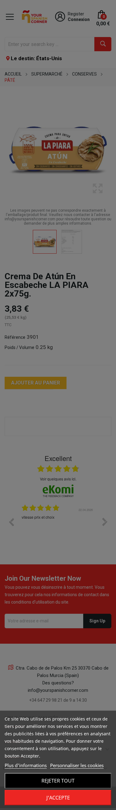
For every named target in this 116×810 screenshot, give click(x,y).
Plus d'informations (26, 765)
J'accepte (58, 797)
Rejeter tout (58, 780)
